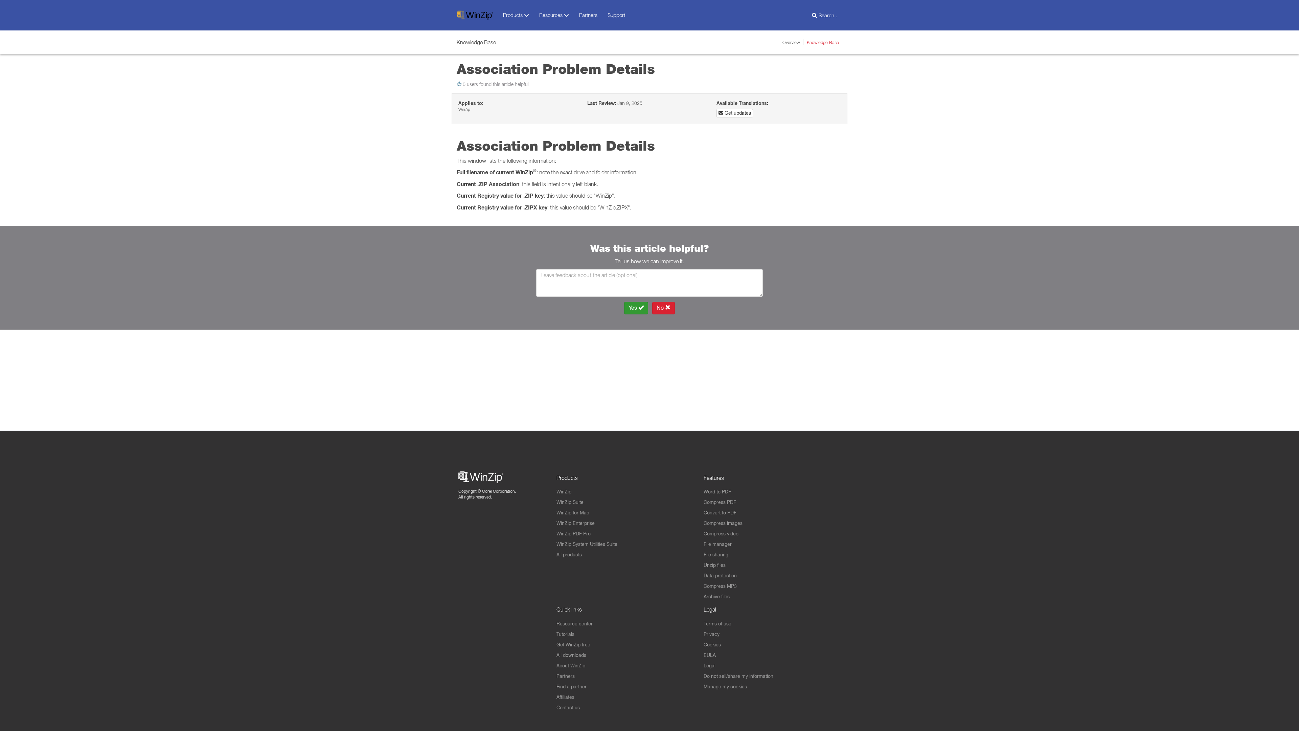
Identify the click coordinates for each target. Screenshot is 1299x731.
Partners (588, 15)
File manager (718, 544)
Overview (791, 42)
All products (569, 555)
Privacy (712, 634)
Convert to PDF (720, 513)
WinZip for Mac (572, 513)
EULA (710, 655)
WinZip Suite (570, 502)
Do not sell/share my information (738, 676)
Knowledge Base (823, 42)
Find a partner (571, 687)
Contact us (568, 708)
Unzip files (715, 565)
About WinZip (570, 666)
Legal (709, 666)
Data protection (720, 576)
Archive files (717, 597)
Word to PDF (717, 492)
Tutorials (565, 634)
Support (616, 15)
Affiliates (565, 697)
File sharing (716, 555)
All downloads (571, 655)
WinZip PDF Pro (573, 534)
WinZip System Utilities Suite (586, 544)
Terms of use (717, 624)
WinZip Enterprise (575, 523)
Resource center (574, 624)
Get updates (737, 113)
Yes (633, 307)
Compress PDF (720, 502)
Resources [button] (551, 15)
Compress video (721, 534)
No (661, 307)
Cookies (712, 645)
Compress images (723, 523)
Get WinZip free (573, 645)
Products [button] (513, 15)
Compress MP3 (720, 586)
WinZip (563, 492)
